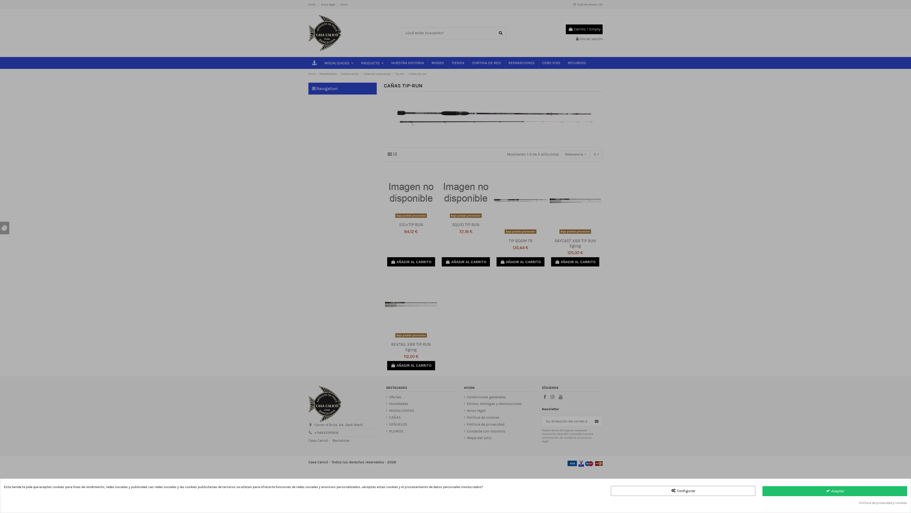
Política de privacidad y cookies (883, 503)
